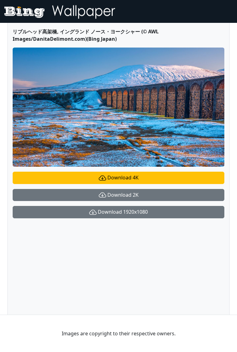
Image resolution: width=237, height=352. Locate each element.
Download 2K (122, 194)
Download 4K (122, 177)
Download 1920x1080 (122, 211)
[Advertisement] (118, 266)
